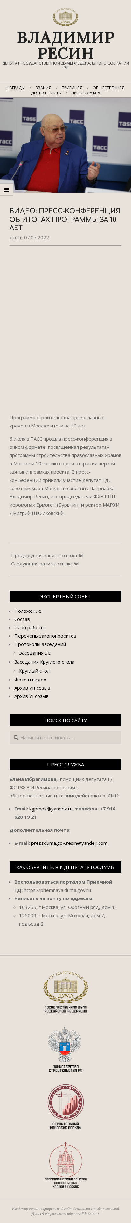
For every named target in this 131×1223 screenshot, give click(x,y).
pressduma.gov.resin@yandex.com (69, 843)
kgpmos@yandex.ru (50, 808)
